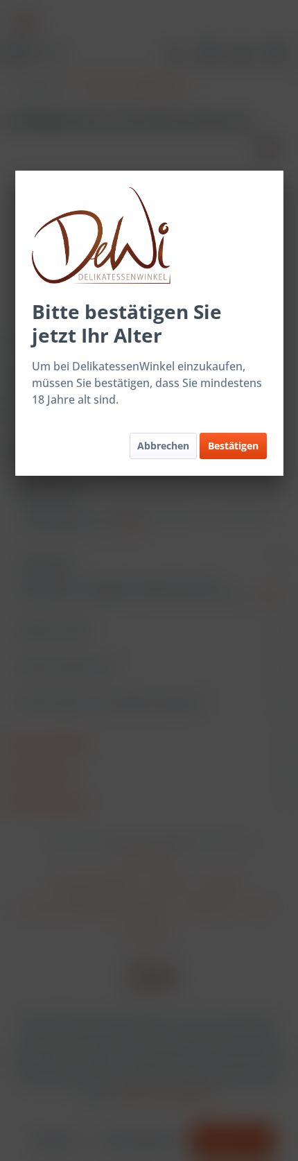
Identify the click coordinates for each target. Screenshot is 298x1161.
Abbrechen (163, 445)
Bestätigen (233, 445)
